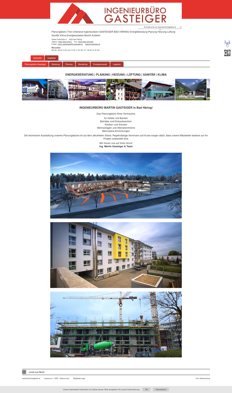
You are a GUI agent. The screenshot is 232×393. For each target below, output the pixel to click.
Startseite (37, 57)
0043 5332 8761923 (85, 41)
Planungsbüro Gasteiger (35, 64)
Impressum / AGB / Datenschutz (56, 378)
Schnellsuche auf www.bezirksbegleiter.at (160, 27)
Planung (69, 64)
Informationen (161, 389)
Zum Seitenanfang (203, 378)
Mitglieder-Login (79, 378)
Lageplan (117, 64)
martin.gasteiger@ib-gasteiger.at (70, 44)
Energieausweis (100, 64)
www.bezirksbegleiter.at (31, 378)
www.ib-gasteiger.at (92, 44)
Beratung (56, 64)
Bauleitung (82, 64)
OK (146, 389)
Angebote (51, 57)
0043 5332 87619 (65, 41)
